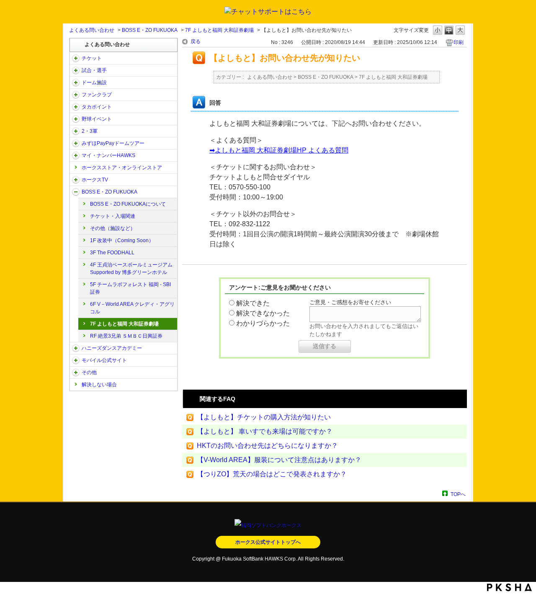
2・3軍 (90, 131)
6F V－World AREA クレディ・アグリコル (132, 308)
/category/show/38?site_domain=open (76, 70)
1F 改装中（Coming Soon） (122, 240)
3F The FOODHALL (112, 253)
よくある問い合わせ (91, 30)
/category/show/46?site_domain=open (76, 155)
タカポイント (97, 107)
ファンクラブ (97, 95)
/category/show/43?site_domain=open (76, 131)
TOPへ (458, 494)
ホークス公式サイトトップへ (268, 542)
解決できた (253, 303)
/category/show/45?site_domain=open (76, 143)
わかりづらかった (263, 323)
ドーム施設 (94, 82)
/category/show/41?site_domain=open (76, 107)
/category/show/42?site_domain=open (76, 119)
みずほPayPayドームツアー (113, 143)
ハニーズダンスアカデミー (112, 348)
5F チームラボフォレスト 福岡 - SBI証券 (130, 288)
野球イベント (97, 119)
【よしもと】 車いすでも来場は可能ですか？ (264, 431)
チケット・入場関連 (112, 216)
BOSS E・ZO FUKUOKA (150, 30)
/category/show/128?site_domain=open (76, 192)
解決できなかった (263, 313)
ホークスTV (95, 180)
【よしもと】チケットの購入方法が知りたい (264, 417)
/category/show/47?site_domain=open (76, 348)
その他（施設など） (112, 228)
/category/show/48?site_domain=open (76, 360)
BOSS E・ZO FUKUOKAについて (128, 204)
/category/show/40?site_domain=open (76, 94)
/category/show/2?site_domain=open (76, 58)
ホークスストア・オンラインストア (122, 168)
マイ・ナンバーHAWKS (108, 155)
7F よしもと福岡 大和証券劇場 (219, 30)
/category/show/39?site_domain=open (76, 82)
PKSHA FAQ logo (509, 587)
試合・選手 (94, 70)
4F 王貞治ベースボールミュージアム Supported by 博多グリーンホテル (131, 268)
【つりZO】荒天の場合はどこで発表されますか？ (272, 474)
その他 (89, 372)
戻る (196, 41)
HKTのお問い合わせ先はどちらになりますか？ (267, 445)
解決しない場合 (99, 385)
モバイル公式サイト (104, 360)
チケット (92, 58)
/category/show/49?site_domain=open (76, 372)
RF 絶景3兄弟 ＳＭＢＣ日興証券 (126, 336)
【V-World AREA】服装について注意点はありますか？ (279, 459)
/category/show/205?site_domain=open (76, 179)
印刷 (459, 42)
